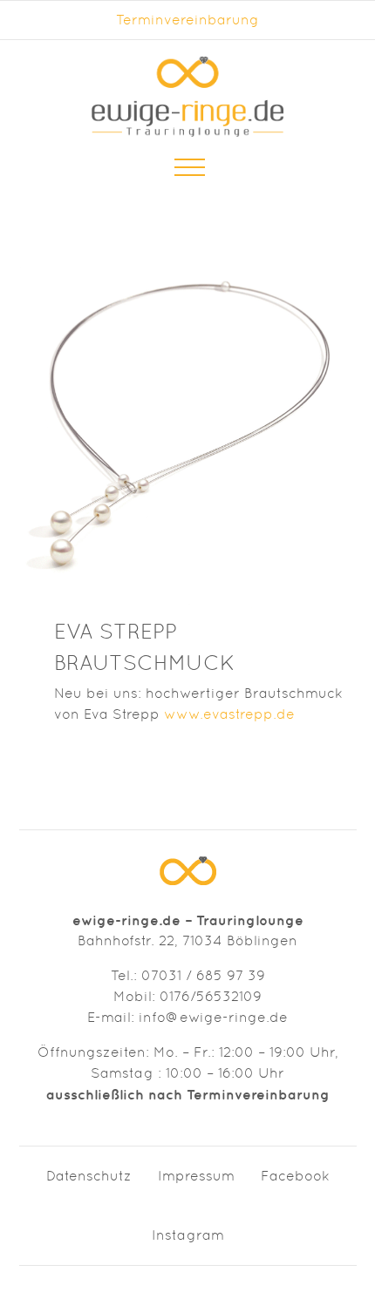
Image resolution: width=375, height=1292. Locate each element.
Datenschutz (89, 1175)
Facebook (295, 1175)
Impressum (196, 1175)
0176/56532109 (211, 996)
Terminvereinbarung (187, 19)
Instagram (188, 1235)
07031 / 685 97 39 (203, 975)
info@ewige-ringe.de (213, 1017)
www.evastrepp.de (229, 714)
